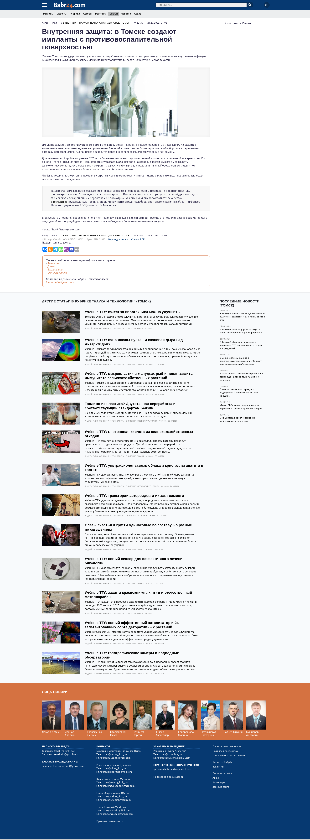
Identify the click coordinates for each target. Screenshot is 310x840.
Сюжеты (62, 13)
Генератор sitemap (115, 833)
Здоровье (113, 22)
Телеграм (54, 263)
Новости (126, 13)
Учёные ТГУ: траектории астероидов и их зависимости (134, 496)
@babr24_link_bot (64, 751)
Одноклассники (57, 272)
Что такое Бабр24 (222, 762)
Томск (125, 22)
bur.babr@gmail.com (118, 758)
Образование (144, 486)
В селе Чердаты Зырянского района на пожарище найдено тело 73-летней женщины (241, 376)
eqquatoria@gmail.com (177, 758)
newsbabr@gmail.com (65, 754)
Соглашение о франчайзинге (229, 755)
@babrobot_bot (174, 754)
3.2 (61, 833)
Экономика (143, 421)
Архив (137, 13)
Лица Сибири (55, 692)
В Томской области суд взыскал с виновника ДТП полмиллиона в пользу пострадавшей (241, 345)
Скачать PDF (138, 239)
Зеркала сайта (220, 787)
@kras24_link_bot (118, 782)
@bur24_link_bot (118, 754)
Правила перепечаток (225, 751)
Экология (131, 364)
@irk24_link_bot (117, 768)
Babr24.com (69, 22)
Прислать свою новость (109, 821)
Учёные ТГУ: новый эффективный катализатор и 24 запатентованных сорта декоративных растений (132, 625)
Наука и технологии (92, 22)
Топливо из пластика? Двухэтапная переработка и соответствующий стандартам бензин (130, 406)
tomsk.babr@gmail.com (60, 282)
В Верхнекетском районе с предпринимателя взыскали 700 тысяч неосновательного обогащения (241, 361)
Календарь (218, 782)
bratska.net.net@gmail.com (68, 766)
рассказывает (60, 201)
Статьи (113, 13)
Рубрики (75, 13)
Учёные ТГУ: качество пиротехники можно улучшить (132, 312)
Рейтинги (100, 13)
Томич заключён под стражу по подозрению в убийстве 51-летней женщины (239, 392)
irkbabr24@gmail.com (119, 772)
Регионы (48, 13)
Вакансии (218, 766)
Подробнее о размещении (168, 777)
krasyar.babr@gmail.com (120, 786)
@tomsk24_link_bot (119, 810)
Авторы (87, 13)
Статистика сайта (222, 773)
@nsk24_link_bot (118, 796)
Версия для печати (118, 239)
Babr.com (69, 5)
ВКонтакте (55, 269)
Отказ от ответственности (227, 746)
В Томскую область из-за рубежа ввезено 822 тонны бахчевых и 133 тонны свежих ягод (242, 316)
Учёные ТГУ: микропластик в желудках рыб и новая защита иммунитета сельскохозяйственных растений (138, 376)
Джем (51, 266)
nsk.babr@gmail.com (119, 800)
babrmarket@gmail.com (177, 769)
